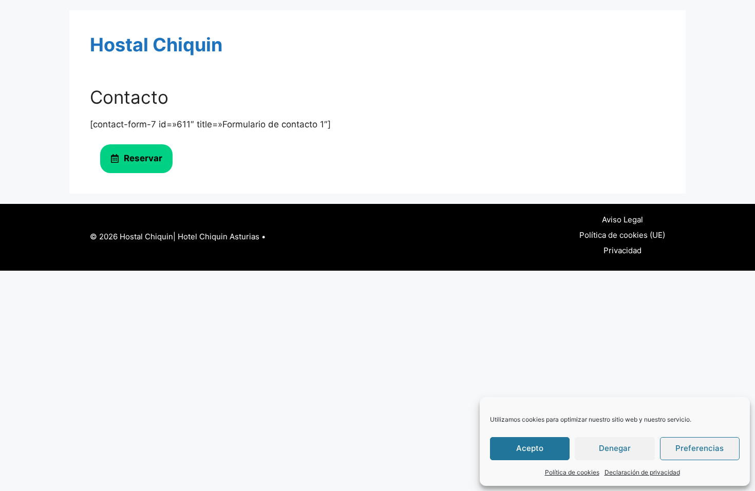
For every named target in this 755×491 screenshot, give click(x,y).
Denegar (615, 448)
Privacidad (622, 250)
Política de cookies (572, 472)
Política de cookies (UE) (622, 235)
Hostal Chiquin (156, 44)
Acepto (529, 448)
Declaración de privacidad (642, 472)
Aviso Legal (622, 219)
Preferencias (699, 448)
